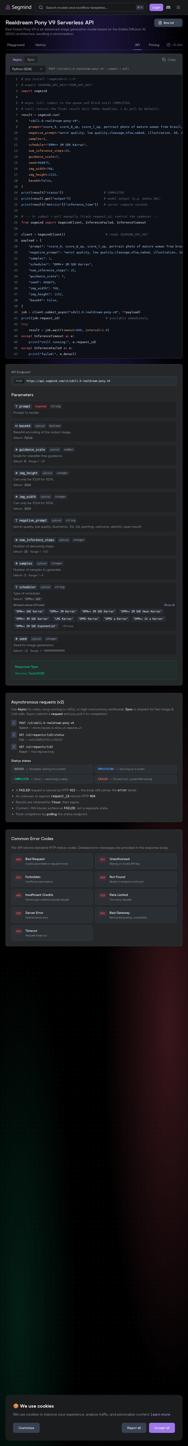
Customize (26, 1428)
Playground (16, 45)
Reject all (134, 1428)
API (137, 45)
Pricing (154, 45)
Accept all (162, 1428)
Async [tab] (17, 59)
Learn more (160, 1414)
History (41, 45)
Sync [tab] (31, 59)
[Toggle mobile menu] (178, 7)
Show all (169, 605)
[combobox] (27, 69)
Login (156, 7)
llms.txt (169, 23)
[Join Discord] (168, 7)
